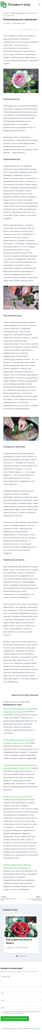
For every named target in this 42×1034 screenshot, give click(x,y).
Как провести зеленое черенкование (34, 898)
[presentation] (21, 926)
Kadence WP (36, 1028)
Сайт (2, 1007)
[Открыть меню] (39, 4)
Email (3, 1000)
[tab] (16, 956)
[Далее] (36, 934)
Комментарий (6, 976)
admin (7, 23)
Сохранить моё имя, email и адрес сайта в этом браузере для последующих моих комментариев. (21, 1012)
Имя (3, 993)
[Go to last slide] (6, 934)
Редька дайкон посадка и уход (9, 898)
